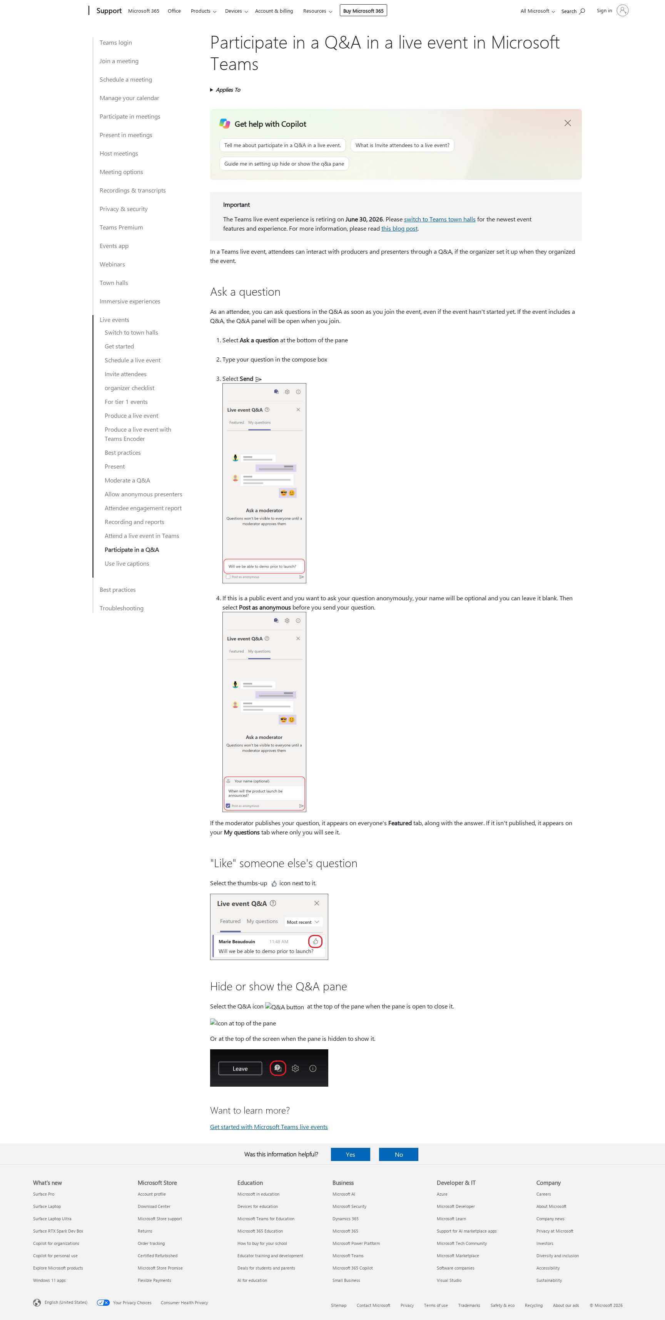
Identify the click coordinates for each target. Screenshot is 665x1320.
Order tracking (151, 1243)
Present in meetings (126, 135)
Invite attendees (126, 374)
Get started (119, 346)
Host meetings (119, 153)
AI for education (252, 1280)
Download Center (154, 1206)
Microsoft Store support (160, 1218)
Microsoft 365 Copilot (352, 1268)
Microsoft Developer (456, 1206)
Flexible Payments (154, 1280)
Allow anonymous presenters (143, 494)
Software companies (456, 1268)
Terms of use (436, 1305)
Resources (314, 10)
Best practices (123, 452)
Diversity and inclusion (557, 1255)
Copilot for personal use (55, 1255)
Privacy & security (124, 208)
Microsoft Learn (451, 1218)
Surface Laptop (47, 1206)
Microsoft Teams (348, 1255)
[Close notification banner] (568, 123)
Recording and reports (134, 522)
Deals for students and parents (266, 1268)
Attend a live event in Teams (142, 535)
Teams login (116, 42)
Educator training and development (270, 1255)
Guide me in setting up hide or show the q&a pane (284, 163)
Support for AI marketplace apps (467, 1231)
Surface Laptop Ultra (52, 1218)
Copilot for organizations (56, 1243)
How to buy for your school (262, 1243)
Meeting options (121, 172)
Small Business (346, 1280)
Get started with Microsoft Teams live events (269, 1126)
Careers (543, 1194)
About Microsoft (551, 1206)
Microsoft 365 (143, 10)
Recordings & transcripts (133, 190)
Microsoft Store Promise (160, 1268)
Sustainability (549, 1280)
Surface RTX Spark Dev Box (58, 1231)
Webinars (112, 264)
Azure (442, 1194)
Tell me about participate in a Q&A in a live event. (282, 145)
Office (174, 10)
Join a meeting (119, 61)
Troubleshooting (122, 608)
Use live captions (127, 563)
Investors (544, 1243)
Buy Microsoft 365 (363, 10)
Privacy (407, 1305)
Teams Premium (121, 227)
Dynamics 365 (345, 1218)
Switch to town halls (131, 332)
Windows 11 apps (49, 1280)
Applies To (228, 89)
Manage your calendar (129, 98)
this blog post (399, 228)
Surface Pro (43, 1194)
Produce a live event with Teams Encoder (138, 433)
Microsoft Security (349, 1206)
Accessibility (548, 1268)
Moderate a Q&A (127, 480)
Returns (145, 1231)
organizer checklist (129, 388)
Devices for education (257, 1206)
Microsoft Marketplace (458, 1255)
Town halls (114, 282)
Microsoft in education (258, 1194)
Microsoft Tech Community (462, 1243)
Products (201, 10)
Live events (114, 319)
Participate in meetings (130, 116)
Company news (550, 1218)
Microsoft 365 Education (260, 1231)
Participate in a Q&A (132, 549)
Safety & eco (503, 1305)
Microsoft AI (343, 1194)
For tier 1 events (126, 401)
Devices (233, 10)
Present (115, 466)
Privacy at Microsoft (554, 1231)
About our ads (566, 1305)
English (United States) (66, 1302)
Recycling (534, 1305)
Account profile (152, 1194)
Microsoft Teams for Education (265, 1218)
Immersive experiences (130, 301)
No (399, 1154)
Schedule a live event (132, 360)
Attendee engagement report (143, 508)
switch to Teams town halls (440, 219)
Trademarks (469, 1305)
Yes (350, 1154)
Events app (114, 245)
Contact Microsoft (373, 1305)
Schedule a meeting (126, 79)
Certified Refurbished (157, 1255)
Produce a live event (131, 415)
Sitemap (338, 1305)
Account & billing (274, 10)
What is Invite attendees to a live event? (402, 145)
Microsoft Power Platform (356, 1243)
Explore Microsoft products (58, 1268)
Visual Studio (449, 1280)
